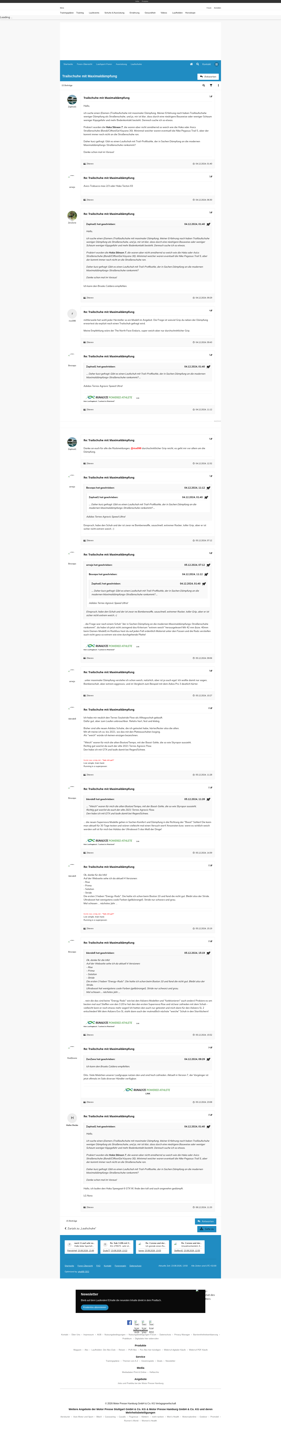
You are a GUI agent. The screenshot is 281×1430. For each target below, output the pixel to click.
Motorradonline (189, 1417)
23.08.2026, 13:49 (86, 1251)
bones (141, 1251)
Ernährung (134, 13)
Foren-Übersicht (85, 1266)
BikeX (99, 1417)
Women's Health (149, 1421)
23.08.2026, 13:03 (153, 1251)
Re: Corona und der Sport (156, 1243)
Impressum (88, 1335)
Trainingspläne (67, 13)
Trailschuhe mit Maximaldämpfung (107, 98)
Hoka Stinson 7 (114, 127)
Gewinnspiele (147, 1361)
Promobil (214, 1417)
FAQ (98, 1266)
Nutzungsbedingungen (114, 1335)
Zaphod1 (72, 107)
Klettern (145, 1417)
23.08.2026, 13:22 (119, 1251)
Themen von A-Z (130, 1361)
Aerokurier (65, 1417)
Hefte (137, 1)
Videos (164, 13)
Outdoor (203, 1417)
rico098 (72, 321)
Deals (159, 1361)
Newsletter (170, 1361)
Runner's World (131, 1421)
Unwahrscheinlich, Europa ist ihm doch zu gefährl (191, 1246)
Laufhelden (177, 13)
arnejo (72, 187)
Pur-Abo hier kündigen (150, 1350)
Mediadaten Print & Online (134, 1372)
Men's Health (173, 1417)
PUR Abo (132, 1350)
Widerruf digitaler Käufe (175, 1350)
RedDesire (72, 1058)
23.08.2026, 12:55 (192, 1251)
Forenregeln (120, 1266)
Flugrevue (133, 1417)
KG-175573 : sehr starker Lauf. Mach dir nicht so (120, 1246)
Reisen (122, 1350)
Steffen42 (178, 1251)
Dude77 (106, 1251)
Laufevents (94, 13)
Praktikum (127, 1338)
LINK (147, 1094)
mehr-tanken (158, 1417)
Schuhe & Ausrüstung (114, 13)
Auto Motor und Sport (83, 1417)
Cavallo (122, 1417)
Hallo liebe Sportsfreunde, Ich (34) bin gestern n (84, 1246)
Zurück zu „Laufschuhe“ (82, 1228)
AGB (99, 1335)
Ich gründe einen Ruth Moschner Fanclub (156, 1246)
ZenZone (72, 223)
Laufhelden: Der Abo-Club (103, 1350)
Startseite (69, 1266)
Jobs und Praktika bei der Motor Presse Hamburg (140, 1383)
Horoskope (190, 13)
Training (80, 13)
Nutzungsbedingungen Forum (142, 1335)
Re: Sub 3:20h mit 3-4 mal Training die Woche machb (120, 1243)
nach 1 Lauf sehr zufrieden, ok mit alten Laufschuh (84, 1243)
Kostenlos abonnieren (94, 1307)
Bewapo (72, 366)
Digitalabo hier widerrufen (147, 1338)
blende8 (72, 719)
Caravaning (110, 1417)
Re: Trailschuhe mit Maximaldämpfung (109, 178)
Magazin (77, 1350)
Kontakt (64, 1335)
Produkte (145, 1)
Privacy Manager (182, 1335)
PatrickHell (72, 1251)
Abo (86, 1350)
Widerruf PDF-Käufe (198, 1350)
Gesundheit (150, 13)
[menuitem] (206, 64)
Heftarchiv (154, 1372)
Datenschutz (135, 1266)
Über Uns (75, 1335)
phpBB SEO (83, 1272)
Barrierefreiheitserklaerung (205, 1335)
